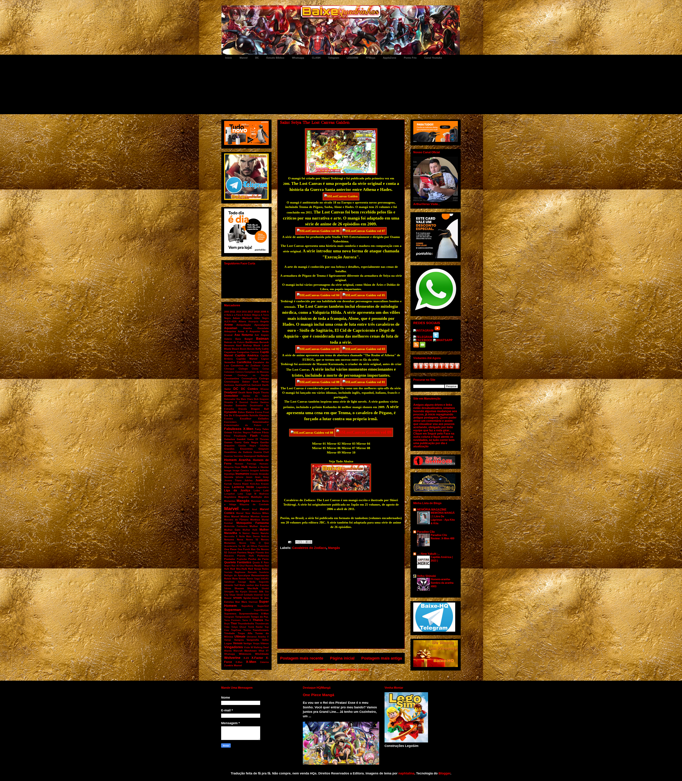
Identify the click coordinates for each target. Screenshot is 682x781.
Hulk (244, 466)
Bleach (235, 349)
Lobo (257, 490)
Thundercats (262, 623)
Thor (234, 623)
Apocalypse (261, 324)
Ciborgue (229, 368)
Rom (235, 578)
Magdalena (230, 497)
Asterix (228, 339)
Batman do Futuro (234, 342)
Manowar (256, 501)
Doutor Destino (260, 402)
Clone (255, 368)
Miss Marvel (231, 516)
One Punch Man (247, 549)
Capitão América (246, 355)
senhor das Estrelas (257, 585)
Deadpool (230, 392)
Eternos (264, 415)
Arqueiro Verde (259, 331)
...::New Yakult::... (428, 553)
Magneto (243, 496)
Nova (240, 539)
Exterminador (261, 422)
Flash (254, 435)
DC (257, 57)
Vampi (227, 640)
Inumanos (242, 473)
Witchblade (262, 653)
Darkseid (256, 385)
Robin (227, 578)
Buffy (258, 349)
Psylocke (242, 559)
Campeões (243, 352)
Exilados (263, 418)
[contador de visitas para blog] (436, 368)
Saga (257, 578)
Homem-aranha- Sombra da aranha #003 (442, 583)
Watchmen (250, 650)
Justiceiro (262, 480)
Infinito (264, 470)
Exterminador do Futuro (242, 425)
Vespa (256, 643)
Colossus (229, 372)
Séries (227, 588)
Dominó (243, 402)
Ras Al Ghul (238, 565)
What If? (264, 650)
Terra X (246, 620)
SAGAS (265, 578)
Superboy (247, 605)
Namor (246, 533)
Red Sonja (254, 568)
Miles (265, 513)
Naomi (255, 533)
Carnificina (244, 362)
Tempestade (242, 616)
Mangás (334, 548)
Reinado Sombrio (258, 572)
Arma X (243, 331)
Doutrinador (256, 405)
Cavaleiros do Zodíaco (309, 548)
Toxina (247, 630)
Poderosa (263, 555)
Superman (232, 610)
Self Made (239, 585)
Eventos (228, 418)
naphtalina (406, 773)
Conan (228, 375)
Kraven (265, 483)
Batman (262, 338)
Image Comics (241, 470)
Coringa (264, 378)
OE (244, 546)
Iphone (239, 477)
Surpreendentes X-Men (254, 613)
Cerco (265, 365)
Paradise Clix (426, 531)
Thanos (258, 620)
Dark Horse (261, 381)
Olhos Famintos (260, 546)
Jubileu (248, 480)
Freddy (265, 436)
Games (228, 442)
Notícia (265, 536)
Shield (265, 588)
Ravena (249, 565)
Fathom (256, 432)
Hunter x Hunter (259, 467)
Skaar (232, 594)
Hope (237, 467)
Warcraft (237, 650)
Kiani (245, 483)
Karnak (228, 483)
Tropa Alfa (245, 633)
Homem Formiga (245, 463)
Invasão (254, 474)
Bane (238, 339)
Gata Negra (250, 442)
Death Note (245, 392)
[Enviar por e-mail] (297, 542)
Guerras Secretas (233, 456)
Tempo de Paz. (260, 616)
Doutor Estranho (235, 405)
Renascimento (260, 575)
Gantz (238, 442)
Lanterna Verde (243, 487)
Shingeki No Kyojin (235, 591)
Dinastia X (230, 402)
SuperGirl (263, 605)
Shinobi (253, 591)
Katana (237, 483)
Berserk (264, 342)
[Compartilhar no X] (303, 542)
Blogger (444, 773)
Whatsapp (298, 57)
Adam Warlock (242, 318)
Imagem (254, 470)
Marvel (244, 57)
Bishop (247, 345)
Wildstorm (245, 653)
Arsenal (228, 335)
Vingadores (233, 647)
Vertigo (247, 643)
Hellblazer (263, 456)
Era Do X (229, 415)
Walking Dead (261, 647)
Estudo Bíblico (275, 57)
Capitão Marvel (247, 358)
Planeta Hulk (245, 555)
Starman (253, 602)
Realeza (259, 565)
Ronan (242, 578)
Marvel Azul (249, 509)
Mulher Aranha (259, 526)
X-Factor (257, 657)
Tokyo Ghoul (238, 627)
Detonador (230, 399)
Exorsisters (230, 422)
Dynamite (230, 412)
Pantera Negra (246, 552)
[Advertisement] (341, 87)
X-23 (246, 658)
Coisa (265, 368)
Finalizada (240, 435)
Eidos (241, 412)
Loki (266, 490)
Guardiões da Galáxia (238, 452)
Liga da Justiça (237, 490)
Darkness (229, 385)
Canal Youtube (433, 57)
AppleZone (389, 57)
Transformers (261, 630)
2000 (226, 311)
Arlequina (230, 331)
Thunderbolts (246, 623)
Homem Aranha (237, 460)
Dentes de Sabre (256, 396)
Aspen (265, 334)
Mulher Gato (232, 529)
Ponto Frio (410, 57)
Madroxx (264, 493)
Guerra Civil (261, 452)
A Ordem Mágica (251, 315)
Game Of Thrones (258, 439)
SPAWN (237, 597)
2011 (232, 311)
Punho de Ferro (258, 559)
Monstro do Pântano (236, 519)
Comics (239, 372)
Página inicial (342, 658)
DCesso (264, 389)
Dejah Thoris (261, 392)
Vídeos (264, 643)
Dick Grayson (261, 399)
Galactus (229, 439)
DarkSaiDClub (243, 385)
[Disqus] (341, 601)
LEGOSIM (352, 57)
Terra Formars (232, 620)
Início (228, 57)
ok (248, 546)
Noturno (229, 539)
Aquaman (230, 328)
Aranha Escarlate (256, 328)
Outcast (232, 552)
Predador (229, 559)
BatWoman (252, 342)
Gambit (241, 439)
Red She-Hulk (238, 568)
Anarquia (253, 321)
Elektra (250, 412)
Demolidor (231, 395)
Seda (252, 581)
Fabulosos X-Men (238, 429)
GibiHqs (264, 445)
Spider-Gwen (251, 597)
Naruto (265, 533)
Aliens (242, 321)
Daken (246, 381)
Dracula (242, 409)
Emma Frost (262, 412)
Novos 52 (252, 539)
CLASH (316, 57)
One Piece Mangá (318, 695)
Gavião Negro (247, 445)
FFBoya (370, 57)
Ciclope (243, 368)
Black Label (261, 345)
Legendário (262, 487)
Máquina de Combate (254, 504)
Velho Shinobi (426, 575)
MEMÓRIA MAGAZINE (431, 509)
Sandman (229, 582)
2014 (238, 311)
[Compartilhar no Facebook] (307, 542)
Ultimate (239, 636)
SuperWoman (261, 610)
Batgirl (249, 338)
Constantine (231, 378)
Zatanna (264, 662)
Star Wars (241, 601)
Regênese (240, 572)
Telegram (333, 57)
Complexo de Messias (256, 372)
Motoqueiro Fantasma (252, 522)
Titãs (226, 627)
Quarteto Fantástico (237, 562)
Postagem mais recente (301, 658)
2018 (257, 311)
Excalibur (245, 418)
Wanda (228, 650)
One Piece (230, 549)
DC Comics (249, 388)
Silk (261, 591)
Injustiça (229, 473)
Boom (243, 349)
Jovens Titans (233, 480)
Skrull (239, 594)
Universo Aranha (256, 636)
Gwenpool (250, 456)
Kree (227, 487)
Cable (265, 348)
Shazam (239, 588)
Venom (237, 643)
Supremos (230, 613)
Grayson (263, 448)
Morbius (255, 519)
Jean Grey (262, 477)
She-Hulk (252, 588)
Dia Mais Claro (244, 399)
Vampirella (253, 639)
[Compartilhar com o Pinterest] (310, 542)
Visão (247, 647)
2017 (250, 311)
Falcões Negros (241, 432)
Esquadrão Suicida (247, 415)
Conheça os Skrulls (253, 375)
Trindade (229, 633)
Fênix (265, 432)
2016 (244, 311)
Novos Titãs (247, 543)
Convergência (249, 378)
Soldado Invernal (253, 594)
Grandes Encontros (238, 448)
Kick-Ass (255, 483)
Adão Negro (261, 318)
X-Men (251, 662)
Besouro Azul (232, 345)
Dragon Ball (260, 408)
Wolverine (232, 658)
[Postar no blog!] (300, 542)
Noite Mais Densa (249, 536)
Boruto (251, 349)
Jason (249, 477)
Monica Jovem (260, 516)
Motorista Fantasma (235, 526)
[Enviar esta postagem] (289, 542)
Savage (242, 582)
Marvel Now (243, 513)
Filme (227, 436)
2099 (263, 311)
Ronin (250, 578)
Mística (244, 516)
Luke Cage (244, 493)
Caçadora (230, 352)
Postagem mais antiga (381, 658)
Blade (227, 348)
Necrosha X (230, 536)
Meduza (256, 513)
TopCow (236, 630)
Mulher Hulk (250, 529)
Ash (257, 335)
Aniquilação (243, 324)
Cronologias (231, 381)
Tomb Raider (255, 627)
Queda (256, 562)
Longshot (229, 493)
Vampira (239, 639)
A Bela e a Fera (232, 315)
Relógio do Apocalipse (237, 575)
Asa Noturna (243, 334)
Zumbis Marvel (233, 665)
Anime (228, 324)
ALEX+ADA (230, 321)
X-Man (239, 662)
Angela (264, 321)
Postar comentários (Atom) (347, 669)
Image (227, 470)
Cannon (254, 352)
